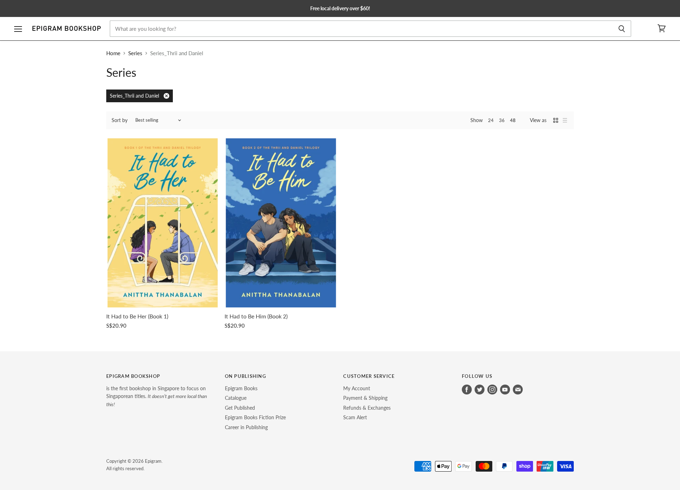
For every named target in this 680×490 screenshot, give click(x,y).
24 (491, 120)
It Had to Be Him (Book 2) (256, 316)
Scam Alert (355, 417)
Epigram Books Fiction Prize (255, 417)
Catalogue (235, 398)
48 (513, 120)
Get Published (240, 408)
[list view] (564, 120)
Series (135, 53)
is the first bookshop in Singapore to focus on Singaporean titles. (156, 396)
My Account (356, 388)
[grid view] (555, 120)
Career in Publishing (246, 427)
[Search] (621, 29)
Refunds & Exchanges (367, 408)
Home (113, 53)
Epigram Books (241, 388)
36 (502, 120)
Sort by (120, 120)
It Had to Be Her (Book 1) (137, 316)
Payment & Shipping (365, 398)
